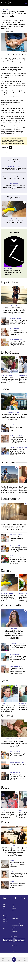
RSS (13, 929)
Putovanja (5, 915)
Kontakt (14, 931)
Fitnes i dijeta (5, 9)
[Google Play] (8, 940)
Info (4, 904)
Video (13, 904)
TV (13, 906)
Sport (4, 906)
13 (10, 147)
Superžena (5, 919)
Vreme (14, 911)
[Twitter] (18, 898)
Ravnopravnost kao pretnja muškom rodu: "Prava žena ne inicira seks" (13, 272)
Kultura (4, 917)
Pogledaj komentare (7, 152)
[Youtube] (24, 898)
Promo (14, 845)
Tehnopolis (5, 924)
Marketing (15, 918)
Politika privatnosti (17, 925)
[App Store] (20, 940)
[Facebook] (15, 898)
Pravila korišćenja (17, 923)
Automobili (5, 926)
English (14, 908)
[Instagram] (21, 898)
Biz (3, 908)
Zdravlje (5, 913)
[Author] (14, 251)
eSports (5, 921)
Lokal (4, 928)
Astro (3, 703)
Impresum (14, 921)
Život (4, 911)
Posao (3, 810)
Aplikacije (14, 927)
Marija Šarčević (9, 268)
